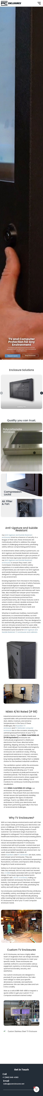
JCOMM (7, 873)
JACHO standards (20, 877)
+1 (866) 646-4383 (10, 1077)
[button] (2, 360)
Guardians (10, 855)
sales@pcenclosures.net (13, 1084)
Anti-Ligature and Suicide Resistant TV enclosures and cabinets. (20, 631)
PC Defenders (23, 855)
